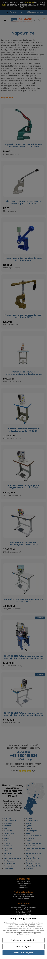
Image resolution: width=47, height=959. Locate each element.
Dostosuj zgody (23, 946)
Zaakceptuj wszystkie (23, 952)
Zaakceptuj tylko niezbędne (23, 940)
